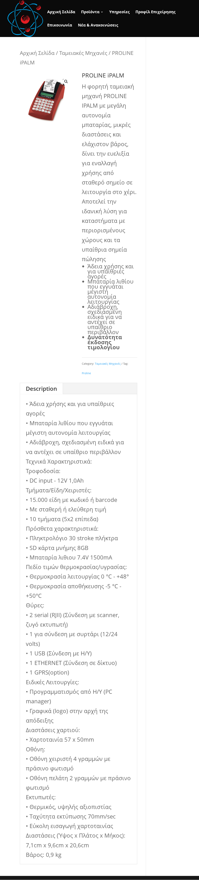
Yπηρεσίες (119, 12)
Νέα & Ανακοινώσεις (98, 26)
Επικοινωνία (59, 26)
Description (41, 388)
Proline (86, 373)
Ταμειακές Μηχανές (83, 52)
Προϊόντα (90, 12)
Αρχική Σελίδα (61, 12)
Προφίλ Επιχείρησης (155, 12)
